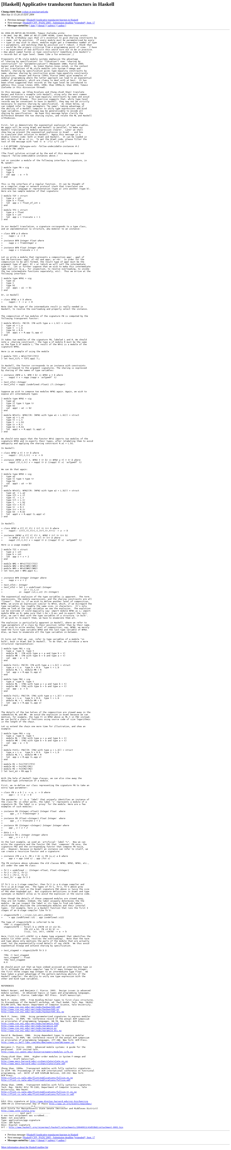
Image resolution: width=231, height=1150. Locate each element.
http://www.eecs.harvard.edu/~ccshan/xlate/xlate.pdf (33, 1063)
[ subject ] (51, 25)
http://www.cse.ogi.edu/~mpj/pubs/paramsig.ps (29, 1028)
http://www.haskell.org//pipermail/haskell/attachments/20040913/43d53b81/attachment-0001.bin (66, 1127)
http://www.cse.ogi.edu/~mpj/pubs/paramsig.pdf (29, 1026)
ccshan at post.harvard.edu (35, 11)
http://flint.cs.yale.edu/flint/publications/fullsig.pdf (35, 1080)
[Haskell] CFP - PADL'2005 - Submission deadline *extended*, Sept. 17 (59, 22)
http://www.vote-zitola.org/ (18, 1111)
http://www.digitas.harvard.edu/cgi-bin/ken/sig (59, 1101)
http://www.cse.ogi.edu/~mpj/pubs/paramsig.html (30, 1023)
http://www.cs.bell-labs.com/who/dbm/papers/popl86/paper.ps (37, 1042)
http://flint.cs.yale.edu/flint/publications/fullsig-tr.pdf (37, 1094)
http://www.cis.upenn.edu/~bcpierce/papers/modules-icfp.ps (37, 1052)
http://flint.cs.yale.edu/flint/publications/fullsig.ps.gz (37, 1078)
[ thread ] (41, 25)
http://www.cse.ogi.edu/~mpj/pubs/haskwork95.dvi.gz (32, 1012)
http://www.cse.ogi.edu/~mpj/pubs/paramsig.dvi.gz (31, 1030)
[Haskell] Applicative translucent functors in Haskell (52, 20)
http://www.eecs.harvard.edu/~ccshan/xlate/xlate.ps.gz (34, 1061)
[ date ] (32, 25)
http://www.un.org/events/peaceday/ (70, 1104)
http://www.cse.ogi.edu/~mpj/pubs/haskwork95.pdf (30, 1007)
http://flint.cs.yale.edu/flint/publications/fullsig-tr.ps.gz (39, 1092)
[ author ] (61, 25)
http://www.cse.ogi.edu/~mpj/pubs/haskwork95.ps (30, 1009)
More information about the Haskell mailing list (24, 1147)
